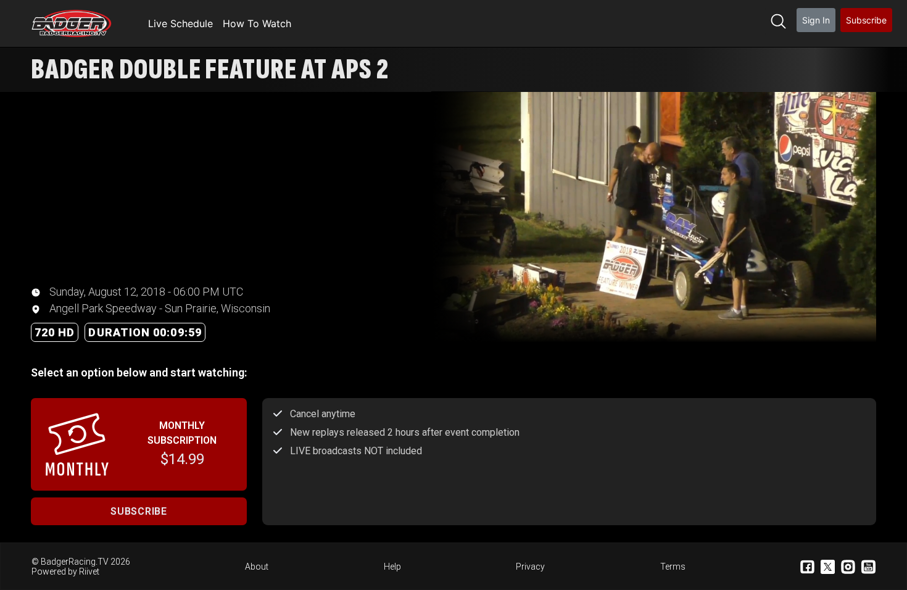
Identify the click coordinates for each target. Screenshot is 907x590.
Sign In (816, 20)
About (256, 566)
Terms (672, 566)
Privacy (530, 566)
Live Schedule (180, 23)
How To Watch (257, 23)
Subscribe (866, 20)
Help (392, 566)
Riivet (89, 571)
